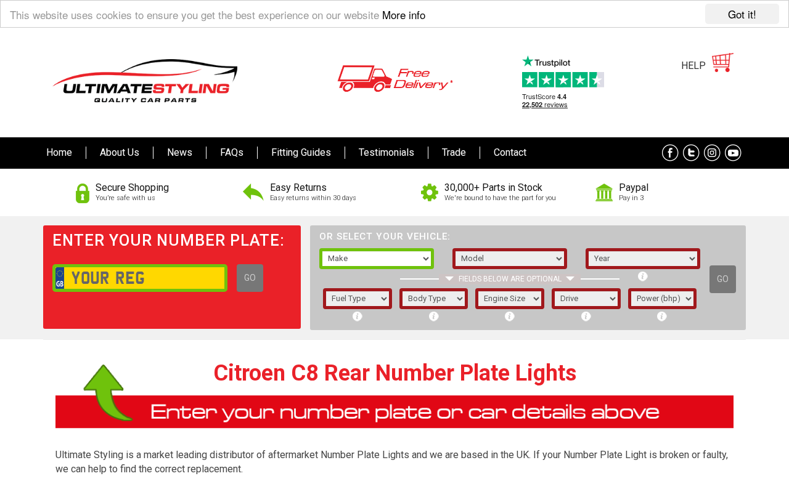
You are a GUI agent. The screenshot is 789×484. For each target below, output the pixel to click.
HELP (693, 65)
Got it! (742, 14)
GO (250, 278)
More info (403, 14)
